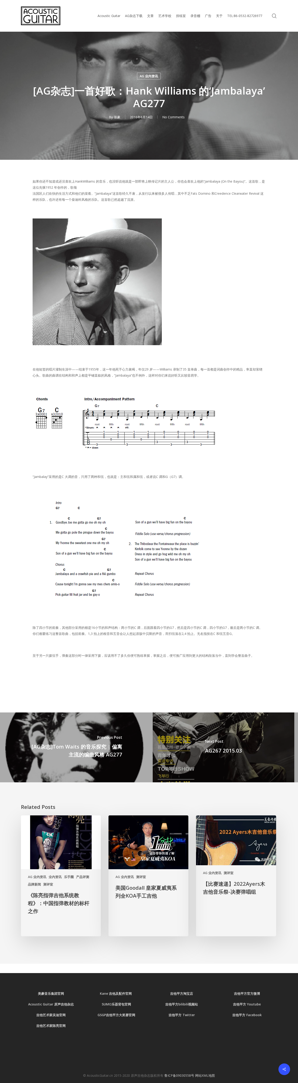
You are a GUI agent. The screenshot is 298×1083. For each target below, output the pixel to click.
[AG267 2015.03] (223, 747)
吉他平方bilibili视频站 (181, 1004)
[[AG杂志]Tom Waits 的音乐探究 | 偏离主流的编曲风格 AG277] (74, 747)
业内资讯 (55, 877)
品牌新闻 (34, 884)
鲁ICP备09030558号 (179, 1075)
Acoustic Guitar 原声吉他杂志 (51, 1004)
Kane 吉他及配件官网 (116, 993)
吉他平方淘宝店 (181, 993)
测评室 (48, 884)
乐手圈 (69, 877)
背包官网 (124, 1004)
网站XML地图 (205, 1075)
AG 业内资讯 (149, 76)
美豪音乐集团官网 (51, 993)
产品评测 (82, 877)
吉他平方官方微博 (247, 993)
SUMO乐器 (110, 1004)
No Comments (173, 117)
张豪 (117, 117)
